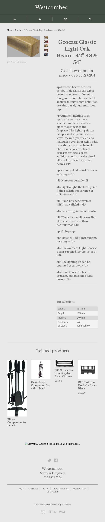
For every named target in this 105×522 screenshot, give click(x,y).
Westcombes (51, 7)
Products (19, 30)
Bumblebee (66, 504)
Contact (33, 489)
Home (10, 30)
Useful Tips (79, 489)
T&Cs (45, 489)
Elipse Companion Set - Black (16, 422)
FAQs (21, 489)
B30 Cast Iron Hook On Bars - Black (87, 385)
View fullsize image (17, 62)
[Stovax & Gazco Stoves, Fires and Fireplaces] (52, 443)
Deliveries (52, 492)
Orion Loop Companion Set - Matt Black (40, 385)
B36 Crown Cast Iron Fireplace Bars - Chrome (64, 373)
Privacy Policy (61, 489)
